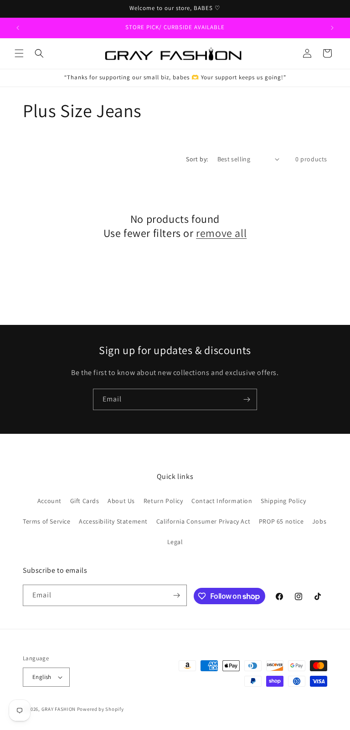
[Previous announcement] (18, 28)
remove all (221, 233)
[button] (19, 53)
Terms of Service (47, 521)
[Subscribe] (247, 399)
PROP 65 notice (281, 521)
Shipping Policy (283, 501)
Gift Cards (84, 501)
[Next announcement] (332, 28)
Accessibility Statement (113, 521)
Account (49, 501)
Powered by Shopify (100, 709)
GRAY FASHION (58, 709)
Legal (175, 542)
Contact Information (221, 501)
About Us (121, 501)
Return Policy (163, 501)
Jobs (319, 521)
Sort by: (197, 159)
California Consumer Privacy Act (203, 521)
